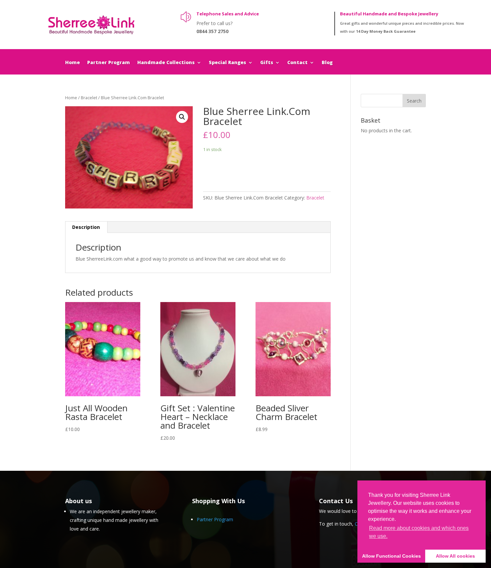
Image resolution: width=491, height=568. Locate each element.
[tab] (86, 227)
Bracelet (89, 98)
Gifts (266, 62)
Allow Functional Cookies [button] (391, 556)
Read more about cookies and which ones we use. (419, 532)
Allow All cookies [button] (455, 556)
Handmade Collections (166, 62)
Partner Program (108, 62)
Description (86, 227)
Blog (327, 62)
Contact (297, 62)
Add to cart (227, 169)
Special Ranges (227, 62)
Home (72, 62)
